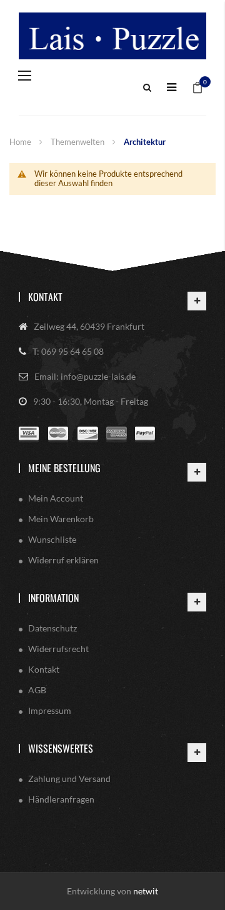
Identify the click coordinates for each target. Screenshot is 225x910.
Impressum (49, 710)
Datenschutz (52, 628)
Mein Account (55, 498)
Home (21, 142)
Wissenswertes (60, 748)
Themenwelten (78, 142)
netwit (145, 891)
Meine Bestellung (64, 468)
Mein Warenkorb (61, 518)
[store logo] (112, 35)
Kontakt (45, 297)
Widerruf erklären (63, 560)
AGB (37, 690)
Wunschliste (52, 539)
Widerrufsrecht (58, 648)
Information (53, 598)
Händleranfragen (61, 799)
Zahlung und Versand (69, 778)
